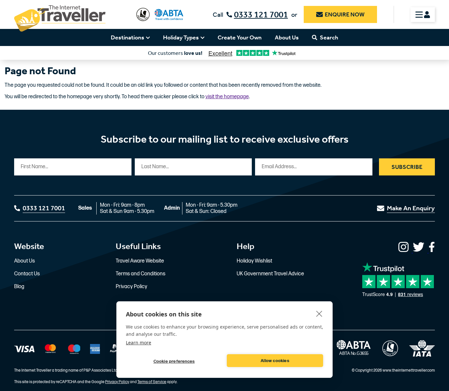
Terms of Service (151, 382)
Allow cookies (275, 360)
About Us (287, 37)
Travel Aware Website (140, 261)
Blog (19, 287)
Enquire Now (345, 14)
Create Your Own (240, 37)
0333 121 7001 (261, 15)
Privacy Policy (131, 287)
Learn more (138, 342)
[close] (319, 313)
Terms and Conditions (140, 274)
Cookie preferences (174, 361)
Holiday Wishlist (254, 261)
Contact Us (27, 274)
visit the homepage (227, 97)
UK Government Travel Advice (270, 274)
